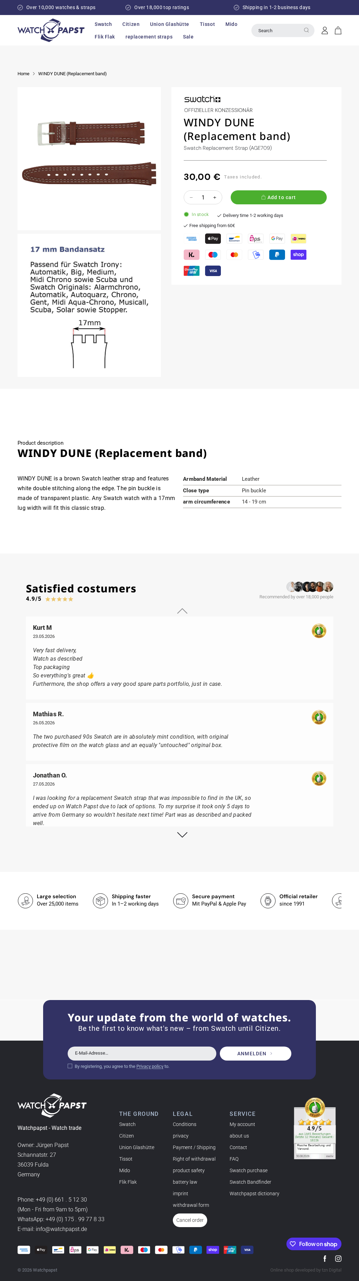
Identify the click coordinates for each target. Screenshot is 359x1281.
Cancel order (190, 1220)
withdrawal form (191, 1205)
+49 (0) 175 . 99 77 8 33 (75, 1219)
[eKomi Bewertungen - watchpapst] (315, 1128)
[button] (103, 24)
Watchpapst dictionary (254, 1193)
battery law (185, 1182)
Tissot (126, 1159)
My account (242, 1124)
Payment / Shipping (194, 1147)
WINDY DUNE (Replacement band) (72, 73)
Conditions (184, 1124)
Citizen (126, 1136)
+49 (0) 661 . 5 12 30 (61, 1199)
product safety (189, 1170)
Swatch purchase (248, 1170)
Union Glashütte (136, 1147)
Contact (238, 1147)
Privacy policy (149, 1066)
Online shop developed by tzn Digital (305, 1270)
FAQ (234, 1159)
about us (239, 1136)
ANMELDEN (251, 1053)
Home (23, 73)
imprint (180, 1193)
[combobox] (282, 30)
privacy (181, 1136)
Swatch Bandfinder (250, 1182)
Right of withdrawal (194, 1159)
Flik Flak (128, 1182)
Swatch (127, 1124)
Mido (124, 1170)
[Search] (306, 30)
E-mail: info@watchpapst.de (52, 1229)
